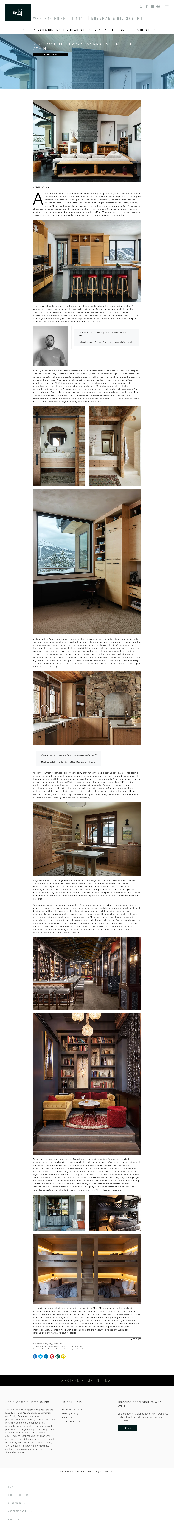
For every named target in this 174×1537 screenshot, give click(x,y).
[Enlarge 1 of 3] (81, 409)
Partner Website (50, 55)
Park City (126, 29)
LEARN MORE (127, 1428)
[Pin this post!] (52, 1358)
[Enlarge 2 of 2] (137, 1017)
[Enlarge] (64, 329)
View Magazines (18, 1503)
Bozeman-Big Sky (43, 1344)
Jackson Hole (104, 29)
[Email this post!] (63, 1358)
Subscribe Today (19, 1495)
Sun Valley (146, 29)
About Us (67, 1417)
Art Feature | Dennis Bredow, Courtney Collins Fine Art (62, 1349)
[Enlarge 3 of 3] (137, 492)
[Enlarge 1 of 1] (137, 223)
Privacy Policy (70, 1413)
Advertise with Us (20, 1511)
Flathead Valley (76, 29)
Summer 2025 (60, 1344)
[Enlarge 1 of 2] (137, 940)
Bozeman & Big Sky (44, 29)
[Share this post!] (35, 1358)
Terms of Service (71, 1421)
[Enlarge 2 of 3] (137, 409)
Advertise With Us (72, 1409)
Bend (23, 29)
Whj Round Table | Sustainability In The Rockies (59, 1346)
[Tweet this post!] (40, 1358)
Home (11, 1487)
